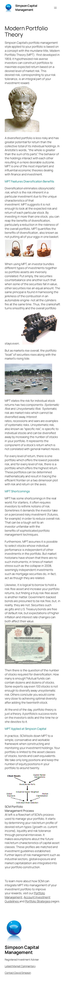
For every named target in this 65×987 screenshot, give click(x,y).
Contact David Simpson (18, 972)
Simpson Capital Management (26, 8)
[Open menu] (55, 8)
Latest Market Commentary (20, 966)
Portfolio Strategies (37, 901)
